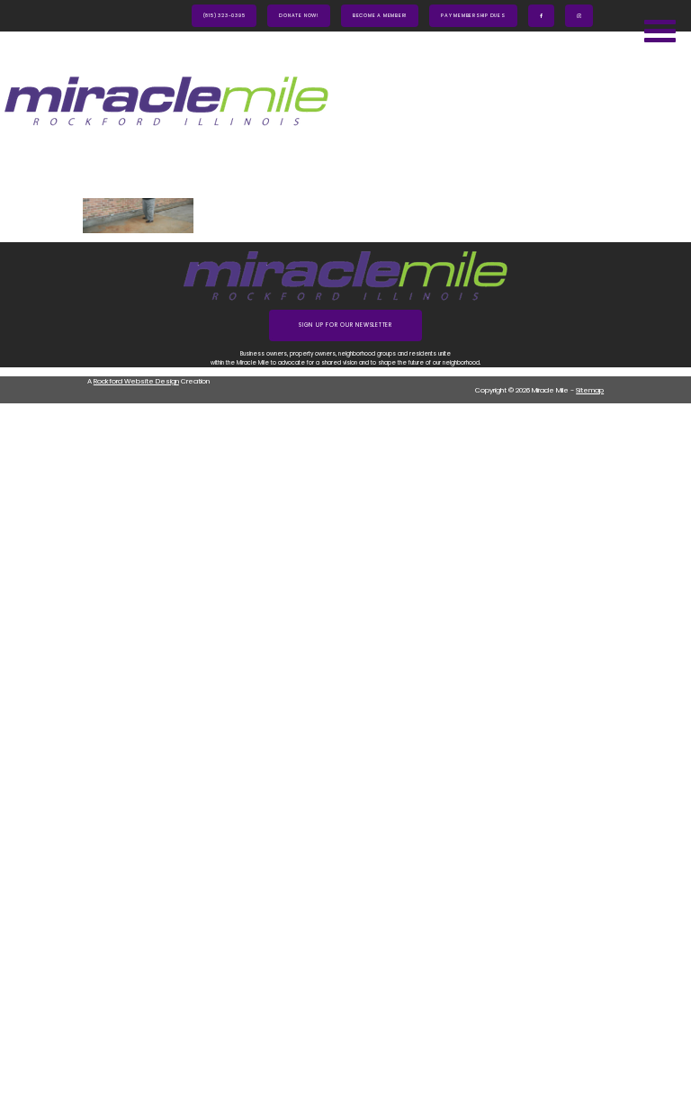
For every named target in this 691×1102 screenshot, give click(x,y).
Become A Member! (380, 15)
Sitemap (590, 390)
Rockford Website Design (136, 381)
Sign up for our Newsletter (345, 325)
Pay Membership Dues (473, 15)
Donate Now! (298, 15)
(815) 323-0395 (224, 15)
